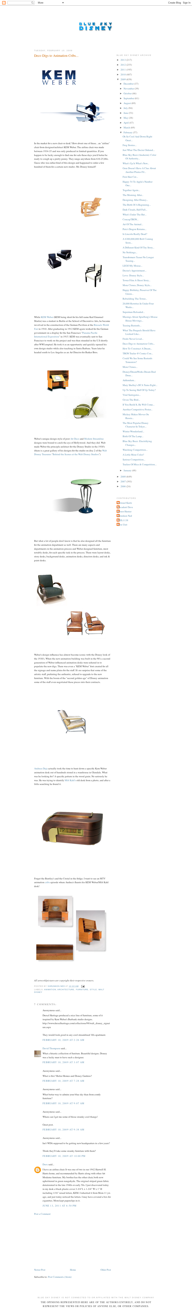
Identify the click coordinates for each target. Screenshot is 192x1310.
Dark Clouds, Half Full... (135, 209)
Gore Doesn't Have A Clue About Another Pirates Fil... (139, 170)
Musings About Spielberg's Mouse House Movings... (140, 318)
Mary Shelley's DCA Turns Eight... (140, 385)
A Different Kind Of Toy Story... (138, 247)
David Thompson (51, 1048)
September (129, 98)
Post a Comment (42, 1214)
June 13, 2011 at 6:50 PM (59, 1205)
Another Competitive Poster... (137, 409)
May (126, 117)
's (75, 780)
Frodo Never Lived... (133, 338)
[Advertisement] (62, 1241)
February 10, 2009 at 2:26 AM (63, 1040)
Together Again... (131, 190)
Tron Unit (122, 524)
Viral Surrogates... (132, 394)
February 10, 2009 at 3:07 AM (63, 1062)
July (126, 108)
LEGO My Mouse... (132, 265)
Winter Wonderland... (133, 431)
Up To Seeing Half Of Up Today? (139, 390)
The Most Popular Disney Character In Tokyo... (135, 424)
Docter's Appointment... (134, 270)
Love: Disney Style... (133, 275)
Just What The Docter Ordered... (139, 150)
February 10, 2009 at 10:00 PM (64, 1156)
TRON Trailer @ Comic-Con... (138, 353)
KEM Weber (47, 317)
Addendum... (129, 380)
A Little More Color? (133, 454)
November (129, 88)
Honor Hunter (124, 511)
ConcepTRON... (131, 219)
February (128, 132)
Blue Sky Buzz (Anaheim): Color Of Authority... (139, 156)
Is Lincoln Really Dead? (135, 234)
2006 (123, 486)
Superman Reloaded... (134, 312)
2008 (123, 476)
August (127, 103)
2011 (123, 69)
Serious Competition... (134, 459)
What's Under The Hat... (134, 214)
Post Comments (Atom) (59, 1277)
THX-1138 (123, 520)
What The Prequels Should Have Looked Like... (139, 332)
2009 (123, 79)
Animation (50, 989)
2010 (123, 74)
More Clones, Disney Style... (137, 285)
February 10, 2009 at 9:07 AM (63, 1103)
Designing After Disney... (135, 200)
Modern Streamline (94, 438)
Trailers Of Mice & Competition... (140, 464)
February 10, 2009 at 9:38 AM (63, 1129)
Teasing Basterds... (132, 325)
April (126, 122)
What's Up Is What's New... (136, 163)
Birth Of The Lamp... (133, 436)
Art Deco (74, 438)
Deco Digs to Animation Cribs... (139, 343)
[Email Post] (83, 986)
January (128, 470)
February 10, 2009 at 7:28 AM (63, 1080)
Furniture (82, 989)
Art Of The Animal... (133, 224)
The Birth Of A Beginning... (137, 204)
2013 (123, 59)
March (127, 127)
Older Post (105, 1269)
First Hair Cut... (130, 176)
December (129, 83)
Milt (67, 780)
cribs (47, 882)
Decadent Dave (125, 507)
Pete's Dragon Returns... (134, 229)
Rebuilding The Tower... (135, 298)
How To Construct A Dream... (137, 348)
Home (73, 1269)
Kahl (72, 780)
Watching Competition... (135, 449)
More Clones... (130, 367)
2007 (123, 481)
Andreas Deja (41, 768)
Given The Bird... (131, 399)
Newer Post (39, 1269)
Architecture (65, 989)
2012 (123, 64)
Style (93, 989)
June (126, 113)
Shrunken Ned (125, 515)
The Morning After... (133, 195)
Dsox (45, 1164)
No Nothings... (130, 252)
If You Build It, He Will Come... (138, 404)
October (128, 93)
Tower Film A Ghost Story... (136, 280)
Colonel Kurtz (125, 502)
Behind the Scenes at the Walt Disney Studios (76, 454)
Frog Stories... (129, 145)
